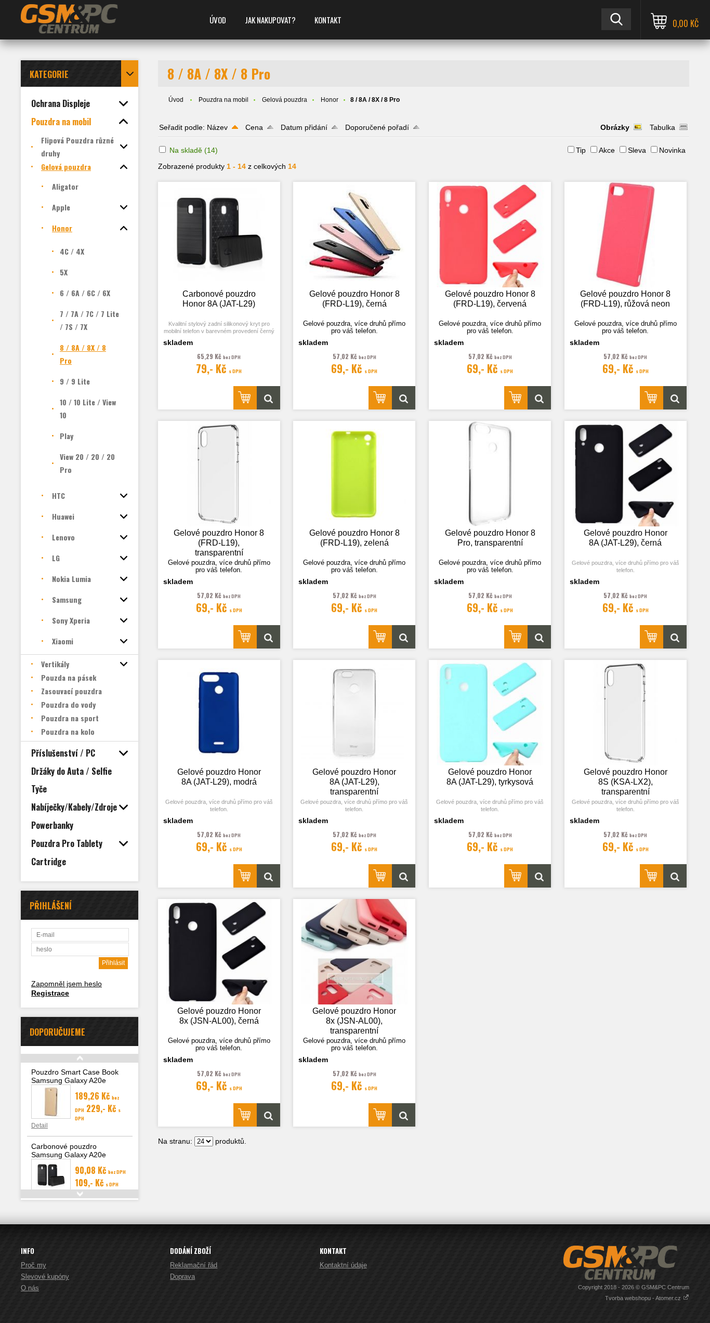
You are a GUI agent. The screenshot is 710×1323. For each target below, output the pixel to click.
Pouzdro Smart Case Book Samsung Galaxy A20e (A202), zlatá (75, 1080)
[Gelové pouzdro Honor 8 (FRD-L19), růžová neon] (625, 234)
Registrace (50, 993)
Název (217, 127)
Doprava (182, 1276)
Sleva (637, 150)
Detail (39, 1125)
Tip (581, 150)
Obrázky (614, 127)
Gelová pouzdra (284, 99)
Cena (254, 127)
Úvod (217, 19)
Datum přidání (304, 127)
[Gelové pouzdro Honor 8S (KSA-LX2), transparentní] (625, 712)
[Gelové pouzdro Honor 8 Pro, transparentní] (490, 473)
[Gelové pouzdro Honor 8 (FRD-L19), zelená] (354, 473)
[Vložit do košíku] (245, 397)
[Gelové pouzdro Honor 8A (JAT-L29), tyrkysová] (490, 712)
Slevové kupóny (45, 1276)
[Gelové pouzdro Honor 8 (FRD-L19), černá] (354, 234)
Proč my (33, 1265)
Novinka (672, 150)
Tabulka (662, 127)
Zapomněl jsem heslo (66, 984)
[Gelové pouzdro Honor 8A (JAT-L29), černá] (625, 473)
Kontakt (327, 19)
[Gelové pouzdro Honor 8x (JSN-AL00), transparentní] (354, 951)
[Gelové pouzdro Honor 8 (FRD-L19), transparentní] (219, 473)
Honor (329, 99)
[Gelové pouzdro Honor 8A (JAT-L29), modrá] (219, 712)
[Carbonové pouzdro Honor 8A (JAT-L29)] (219, 234)
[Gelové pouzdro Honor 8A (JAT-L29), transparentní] (354, 712)
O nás (30, 1288)
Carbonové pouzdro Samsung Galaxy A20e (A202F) (68, 1154)
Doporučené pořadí (377, 127)
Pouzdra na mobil (223, 99)
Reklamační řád (193, 1265)
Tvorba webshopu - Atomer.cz (643, 1298)
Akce (607, 150)
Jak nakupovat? (270, 19)
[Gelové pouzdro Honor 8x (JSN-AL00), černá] (219, 951)
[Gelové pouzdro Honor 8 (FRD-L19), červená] (490, 234)
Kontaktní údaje (343, 1265)
